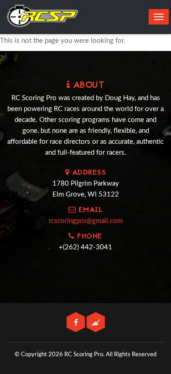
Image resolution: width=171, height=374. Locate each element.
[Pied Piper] (96, 322)
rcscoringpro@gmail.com (86, 220)
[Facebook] (77, 322)
